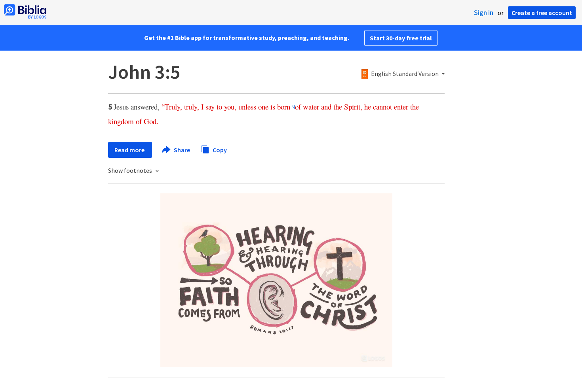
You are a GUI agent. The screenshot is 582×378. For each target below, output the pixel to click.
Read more (130, 150)
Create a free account (542, 13)
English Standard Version (405, 73)
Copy (219, 149)
